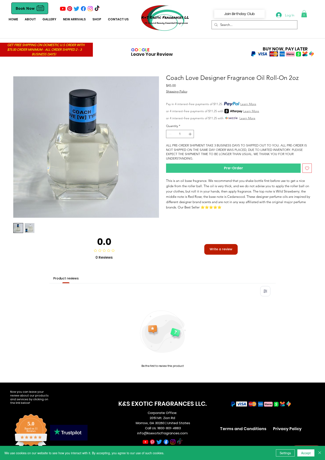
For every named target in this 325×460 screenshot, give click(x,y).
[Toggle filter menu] (265, 291)
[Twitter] (76, 8)
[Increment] (190, 134)
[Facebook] (83, 8)
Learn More (248, 104)
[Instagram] (90, 8)
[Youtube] (62, 8)
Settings (285, 453)
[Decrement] (169, 134)
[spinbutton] (180, 134)
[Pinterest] (69, 8)
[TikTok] (97, 8)
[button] (97, 19)
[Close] (319, 452)
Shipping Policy (176, 91)
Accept (306, 453)
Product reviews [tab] (66, 278)
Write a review (221, 249)
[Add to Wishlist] (307, 168)
